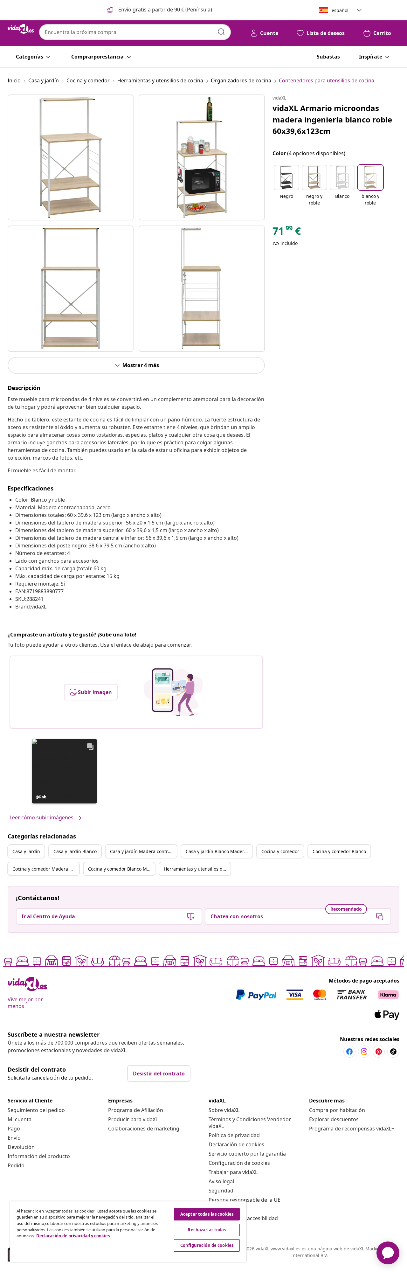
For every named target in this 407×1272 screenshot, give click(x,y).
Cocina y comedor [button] (280, 851)
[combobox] (135, 32)
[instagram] (364, 1051)
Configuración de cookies (239, 1162)
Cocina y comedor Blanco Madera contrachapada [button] (121, 869)
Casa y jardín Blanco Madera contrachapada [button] (219, 851)
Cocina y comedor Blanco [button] (339, 851)
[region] (128, 1231)
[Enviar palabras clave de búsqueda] (221, 32)
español (340, 10)
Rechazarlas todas (207, 1230)
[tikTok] (393, 1051)
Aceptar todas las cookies (206, 1214)
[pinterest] (379, 1051)
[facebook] (349, 1051)
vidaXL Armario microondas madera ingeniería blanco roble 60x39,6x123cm (332, 119)
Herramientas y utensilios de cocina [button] (197, 869)
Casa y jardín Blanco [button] (75, 851)
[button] (159, 10)
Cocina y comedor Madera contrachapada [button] (45, 869)
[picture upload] (173, 692)
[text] (286, 232)
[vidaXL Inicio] (21, 29)
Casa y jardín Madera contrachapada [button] (143, 851)
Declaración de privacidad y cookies (73, 1236)
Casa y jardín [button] (26, 851)
